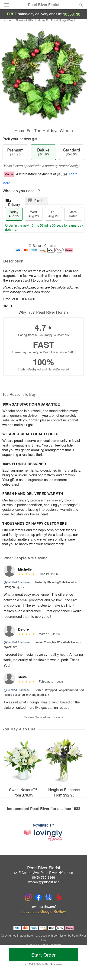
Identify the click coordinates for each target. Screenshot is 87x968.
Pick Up (39, 200)
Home (7, 20)
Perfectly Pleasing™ (48, 582)
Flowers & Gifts (24, 20)
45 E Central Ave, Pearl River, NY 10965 (43, 872)
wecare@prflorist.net (43, 882)
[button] (77, 957)
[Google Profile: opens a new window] (48, 897)
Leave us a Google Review (43, 911)
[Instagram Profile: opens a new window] (28, 897)
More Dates (73, 213)
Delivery (14, 203)
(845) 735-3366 (43, 877)
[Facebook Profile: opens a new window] (38, 897)
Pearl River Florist (43, 5)
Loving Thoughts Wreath (51, 642)
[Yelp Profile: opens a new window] (59, 897)
